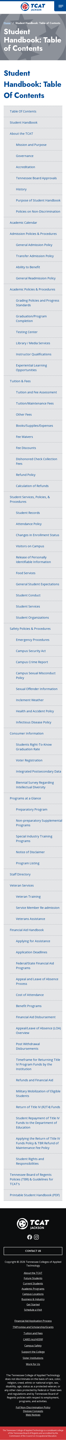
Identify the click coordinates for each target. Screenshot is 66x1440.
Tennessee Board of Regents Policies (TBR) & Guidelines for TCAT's (31, 1179)
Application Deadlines (31, 952)
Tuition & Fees (20, 381)
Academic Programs (33, 1288)
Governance (24, 156)
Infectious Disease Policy (33, 722)
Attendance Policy (29, 524)
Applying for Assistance (33, 941)
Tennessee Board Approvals (36, 178)
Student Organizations (32, 617)
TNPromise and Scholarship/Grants (33, 1327)
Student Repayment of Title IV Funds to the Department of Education (38, 1122)
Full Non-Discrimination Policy (33, 1407)
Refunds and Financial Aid (34, 1080)
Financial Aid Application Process (33, 1321)
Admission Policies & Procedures (33, 234)
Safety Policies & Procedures (30, 629)
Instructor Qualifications (33, 354)
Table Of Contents (23, 111)
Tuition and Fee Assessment (36, 392)
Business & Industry (33, 1299)
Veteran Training (28, 896)
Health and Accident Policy (35, 711)
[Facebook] (29, 1237)
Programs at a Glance (25, 798)
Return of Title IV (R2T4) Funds (38, 1107)
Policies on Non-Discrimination (38, 211)
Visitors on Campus (30, 546)
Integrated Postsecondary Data (38, 771)
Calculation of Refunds (32, 486)
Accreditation (25, 167)
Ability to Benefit (28, 267)
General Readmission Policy (36, 278)
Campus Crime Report (32, 662)
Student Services (28, 606)
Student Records (28, 513)
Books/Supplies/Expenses (34, 426)
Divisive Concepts (33, 1411)
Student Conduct (28, 595)
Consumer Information (27, 733)
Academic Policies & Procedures (32, 289)
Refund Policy (25, 475)
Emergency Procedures (32, 640)
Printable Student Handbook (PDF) (35, 1195)
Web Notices (33, 1415)
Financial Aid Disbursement (36, 1017)
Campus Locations (33, 1294)
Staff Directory (20, 874)
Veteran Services (22, 885)
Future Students (33, 1278)
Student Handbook (23, 122)
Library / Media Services (33, 343)
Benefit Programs (29, 1006)
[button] (60, 6)
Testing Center (27, 332)
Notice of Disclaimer (30, 852)
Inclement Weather (30, 700)
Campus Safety (33, 1345)
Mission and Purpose (31, 145)
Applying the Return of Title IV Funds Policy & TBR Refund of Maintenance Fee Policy (38, 1143)
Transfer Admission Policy (35, 256)
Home (7, 23)
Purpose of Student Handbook (38, 200)
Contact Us (33, 1251)
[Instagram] (36, 1237)
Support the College (33, 1351)
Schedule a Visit (33, 1309)
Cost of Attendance (30, 995)
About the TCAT (21, 133)
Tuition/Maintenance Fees (35, 403)
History (21, 189)
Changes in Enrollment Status (37, 535)
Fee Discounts (26, 448)
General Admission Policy (34, 245)
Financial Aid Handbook (27, 930)
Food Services (25, 573)
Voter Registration (29, 760)
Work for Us (33, 1364)
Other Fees (24, 414)
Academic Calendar (23, 222)
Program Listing (27, 863)
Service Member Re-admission (38, 908)
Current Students (33, 1283)
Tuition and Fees (33, 1333)
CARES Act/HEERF (33, 1339)
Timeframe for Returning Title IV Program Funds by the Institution (38, 1064)
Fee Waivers (24, 437)
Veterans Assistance (30, 919)
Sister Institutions (33, 1358)
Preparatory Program (31, 809)
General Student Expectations (37, 584)
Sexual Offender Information (37, 689)
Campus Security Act (31, 651)
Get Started (33, 1304)
